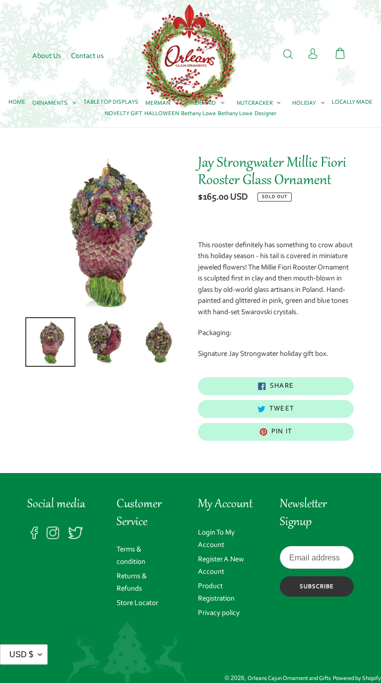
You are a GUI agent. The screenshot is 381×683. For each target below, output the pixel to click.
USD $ (21, 654)
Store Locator (137, 603)
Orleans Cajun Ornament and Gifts (289, 679)
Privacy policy (219, 613)
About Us (46, 56)
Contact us (87, 56)
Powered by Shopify (357, 679)
